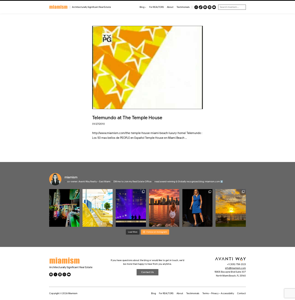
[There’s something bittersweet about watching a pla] (231, 208)
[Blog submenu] (145, 7)
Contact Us (147, 272)
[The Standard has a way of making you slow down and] (98, 208)
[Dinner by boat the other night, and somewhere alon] (64, 208)
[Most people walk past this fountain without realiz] (131, 208)
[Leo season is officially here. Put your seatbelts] (164, 208)
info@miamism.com (235, 268)
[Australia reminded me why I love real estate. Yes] (197, 208)
